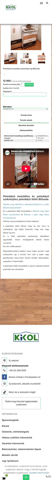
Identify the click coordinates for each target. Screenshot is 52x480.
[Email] (49, 477)
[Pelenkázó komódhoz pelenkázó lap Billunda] (26, 36)
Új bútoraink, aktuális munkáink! (24, 384)
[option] (10, 58)
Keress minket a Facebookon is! (24, 377)
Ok (26, 477)
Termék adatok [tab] (26, 120)
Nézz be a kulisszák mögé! (22, 392)
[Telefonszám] (47, 477)
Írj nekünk (13, 360)
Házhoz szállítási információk (17, 438)
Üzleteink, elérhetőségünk (15, 432)
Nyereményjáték (10, 420)
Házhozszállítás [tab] (26, 130)
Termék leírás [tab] (26, 115)
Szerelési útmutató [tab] (26, 125)
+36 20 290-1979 (15, 368)
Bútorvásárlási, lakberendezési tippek (21, 449)
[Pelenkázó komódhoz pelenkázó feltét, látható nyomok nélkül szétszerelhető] (26, 58)
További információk (39, 473)
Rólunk (5, 426)
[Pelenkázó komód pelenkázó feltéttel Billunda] (41, 58)
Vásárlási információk (13, 443)
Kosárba (29, 84)
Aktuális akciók (10, 455)
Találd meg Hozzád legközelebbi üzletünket (21, 403)
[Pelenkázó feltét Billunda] (10, 58)
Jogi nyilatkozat (10, 461)
